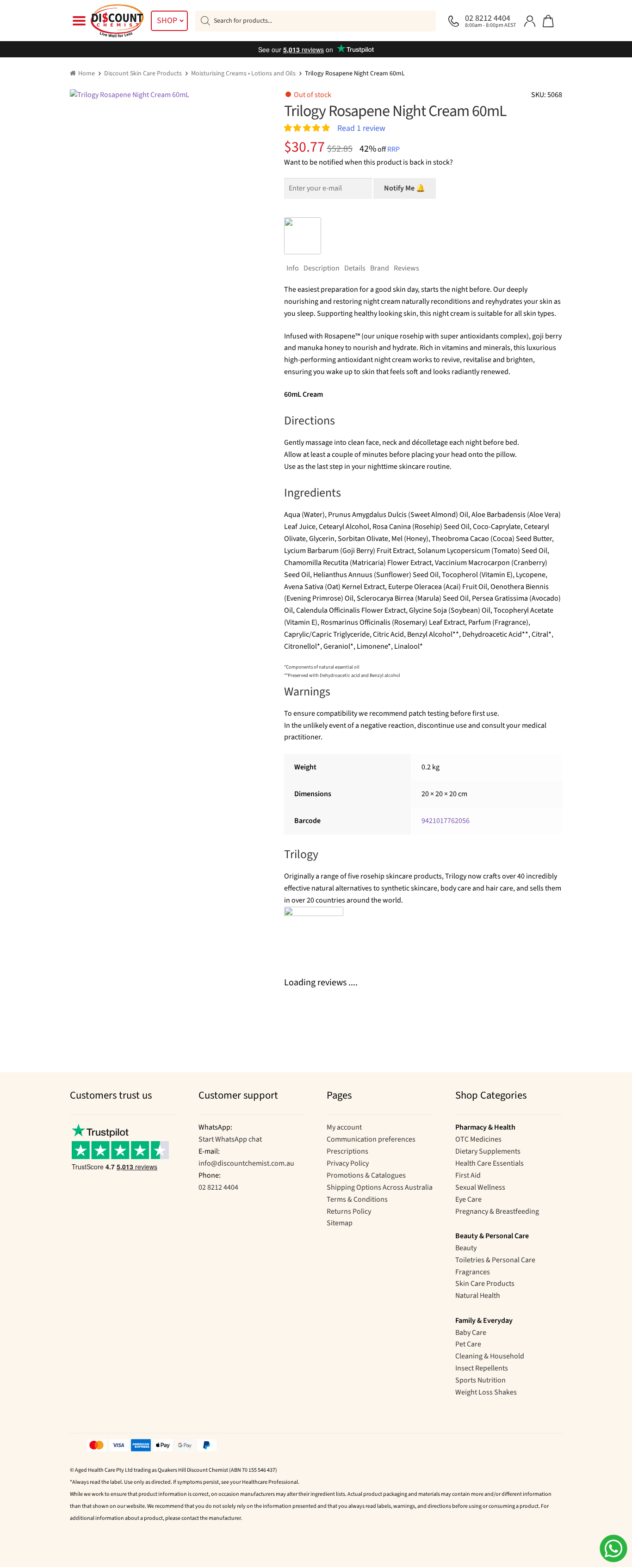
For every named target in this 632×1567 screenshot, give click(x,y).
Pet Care (468, 1344)
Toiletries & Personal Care (495, 1260)
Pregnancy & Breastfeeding (497, 1211)
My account (344, 1127)
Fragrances (472, 1272)
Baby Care (470, 1332)
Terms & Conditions (357, 1199)
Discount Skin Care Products (143, 73)
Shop (167, 20)
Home (86, 73)
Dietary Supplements (487, 1151)
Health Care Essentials (489, 1163)
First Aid (468, 1175)
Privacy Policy (348, 1163)
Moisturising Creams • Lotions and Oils (243, 73)
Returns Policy (349, 1211)
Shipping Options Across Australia (380, 1187)
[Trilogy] (302, 235)
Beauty (466, 1248)
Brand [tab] (379, 268)
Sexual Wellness (480, 1187)
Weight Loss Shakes (486, 1392)
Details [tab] (355, 268)
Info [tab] (292, 268)
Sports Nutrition (480, 1380)
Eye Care (468, 1199)
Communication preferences (371, 1139)
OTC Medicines (478, 1139)
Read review (361, 128)
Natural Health (477, 1295)
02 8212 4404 (218, 1187)
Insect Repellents (481, 1368)
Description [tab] (322, 268)
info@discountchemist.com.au (246, 1163)
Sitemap (340, 1223)
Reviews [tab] (406, 268)
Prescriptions (347, 1151)
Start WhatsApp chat (230, 1139)
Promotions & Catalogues (366, 1175)
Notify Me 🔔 (404, 188)
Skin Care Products (484, 1283)
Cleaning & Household (489, 1356)
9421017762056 (445, 821)
